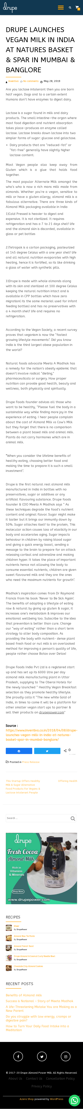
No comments (30, 81)
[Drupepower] (11, 7)
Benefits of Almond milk (24, 995)
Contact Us (34, 1078)
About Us (15, 1078)
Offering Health (67, 781)
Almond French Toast (24, 946)
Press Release (31, 762)
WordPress (56, 1099)
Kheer (16, 926)
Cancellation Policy (60, 1078)
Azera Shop (27, 1099)
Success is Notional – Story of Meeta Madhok (39, 1001)
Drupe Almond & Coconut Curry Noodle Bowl (34, 956)
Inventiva (13, 81)
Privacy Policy (41, 1086)
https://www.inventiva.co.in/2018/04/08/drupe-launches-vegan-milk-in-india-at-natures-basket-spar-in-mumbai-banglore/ (42, 735)
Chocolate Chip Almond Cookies (28, 966)
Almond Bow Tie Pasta (24, 936)
